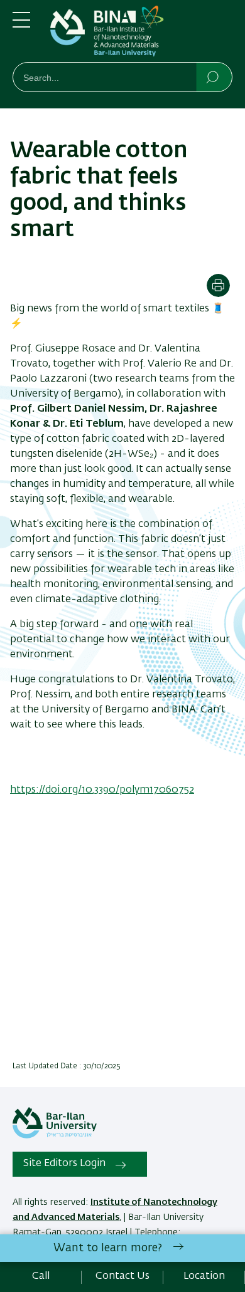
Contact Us (122, 1276)
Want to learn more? (107, 1248)
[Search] (213, 76)
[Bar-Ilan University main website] (55, 1136)
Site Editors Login (64, 1164)
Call (41, 1276)
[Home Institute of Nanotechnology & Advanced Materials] (141, 33)
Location (204, 1276)
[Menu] (21, 25)
